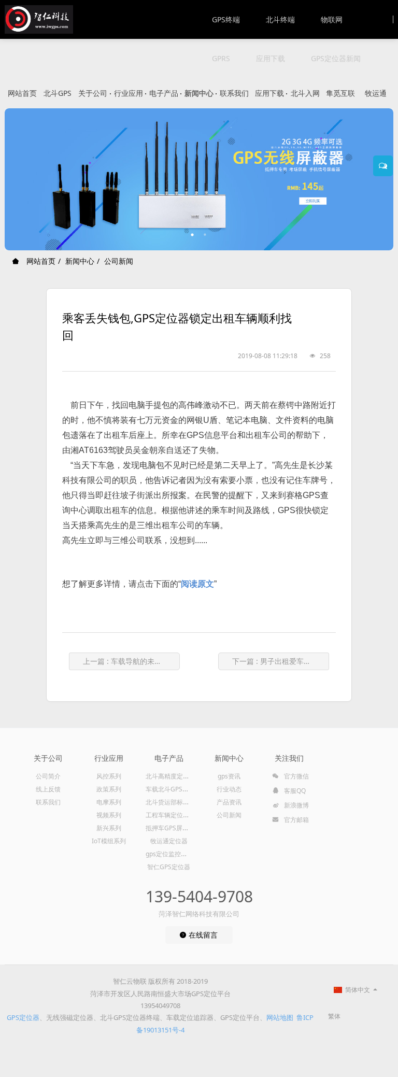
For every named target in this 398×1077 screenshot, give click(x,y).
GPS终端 (226, 19)
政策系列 (108, 789)
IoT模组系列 (109, 841)
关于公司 (92, 93)
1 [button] (193, 235)
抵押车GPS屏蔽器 (170, 828)
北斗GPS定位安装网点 (57, 98)
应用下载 (270, 58)
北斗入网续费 (305, 98)
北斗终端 (280, 19)
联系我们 (234, 93)
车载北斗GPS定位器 (173, 789)
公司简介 (48, 776)
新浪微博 (295, 805)
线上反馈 (48, 789)
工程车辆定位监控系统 (177, 815)
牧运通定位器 (169, 841)
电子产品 (163, 93)
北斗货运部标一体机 (174, 802)
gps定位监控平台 (169, 853)
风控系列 (108, 776)
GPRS (221, 58)
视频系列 (108, 815)
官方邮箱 (295, 819)
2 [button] (205, 235)
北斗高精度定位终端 (174, 776)
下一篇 (280, 661)
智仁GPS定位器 (168, 866)
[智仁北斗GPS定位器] (39, 19)
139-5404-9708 (199, 896)
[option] (199, 179)
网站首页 (22, 93)
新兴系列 (108, 828)
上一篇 (131, 661)
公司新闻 (118, 261)
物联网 (332, 19)
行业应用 (128, 93)
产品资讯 (229, 802)
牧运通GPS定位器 (376, 98)
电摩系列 (108, 802)
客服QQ (294, 790)
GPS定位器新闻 (336, 58)
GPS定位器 (23, 1017)
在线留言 (202, 935)
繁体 (334, 1016)
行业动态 (229, 789)
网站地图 (279, 1017)
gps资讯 (229, 776)
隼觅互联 (340, 93)
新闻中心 (199, 93)
